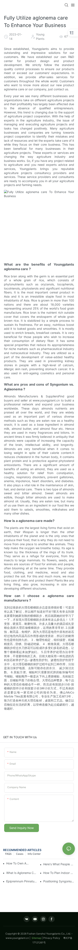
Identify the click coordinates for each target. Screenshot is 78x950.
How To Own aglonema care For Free (18, 863)
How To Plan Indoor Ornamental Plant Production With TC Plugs (59, 873)
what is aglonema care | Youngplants (22, 873)
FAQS (8, 853)
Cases (19, 853)
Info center (34, 853)
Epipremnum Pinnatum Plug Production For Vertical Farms (22, 881)
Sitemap (36, 937)
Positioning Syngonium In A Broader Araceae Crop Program (59, 881)
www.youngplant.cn (17, 937)
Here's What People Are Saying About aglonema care (59, 864)
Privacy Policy (53, 937)
